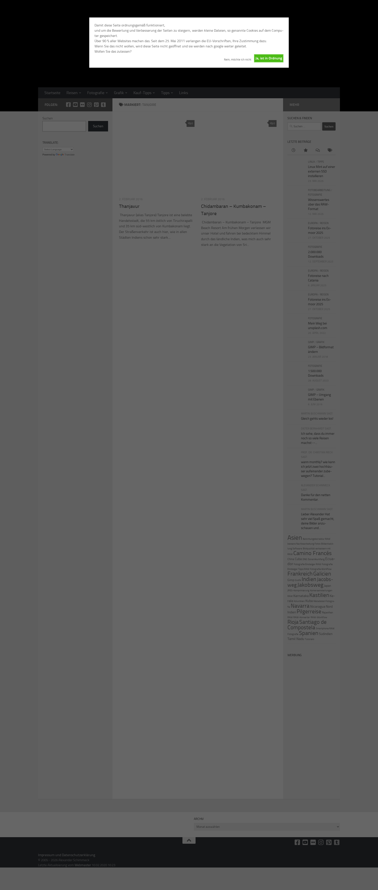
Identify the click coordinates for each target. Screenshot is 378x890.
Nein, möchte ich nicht (237, 59)
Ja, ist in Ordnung (269, 58)
